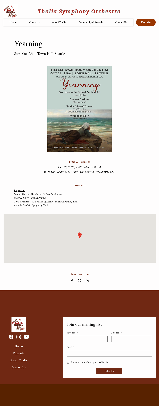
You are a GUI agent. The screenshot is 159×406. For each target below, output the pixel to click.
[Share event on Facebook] (71, 280)
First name (72, 333)
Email (70, 347)
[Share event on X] (79, 280)
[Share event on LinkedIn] (87, 280)
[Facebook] (11, 337)
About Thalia (18, 360)
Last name (116, 333)
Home (19, 346)
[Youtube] (26, 337)
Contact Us (19, 367)
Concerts (19, 353)
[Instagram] (19, 337)
